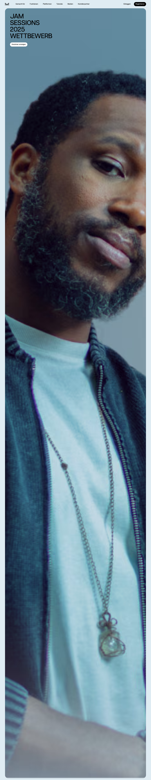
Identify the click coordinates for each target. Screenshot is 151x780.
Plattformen (47, 4)
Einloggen (127, 4)
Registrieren (140, 4)
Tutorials (59, 4)
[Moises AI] (7, 4)
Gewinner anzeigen (19, 44)
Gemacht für (20, 4)
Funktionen (34, 4)
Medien (70, 4)
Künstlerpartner (84, 4)
